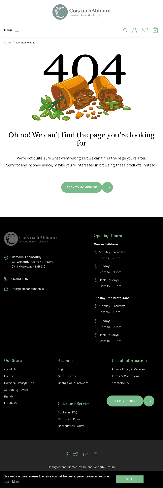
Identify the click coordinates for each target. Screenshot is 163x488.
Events (8, 376)
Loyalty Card (12, 403)
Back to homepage (81, 187)
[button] (43, 30)
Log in (62, 369)
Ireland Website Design (99, 467)
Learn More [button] (11, 481)
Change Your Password (73, 383)
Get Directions (125, 401)
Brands (9, 396)
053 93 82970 (21, 279)
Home (7, 42)
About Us (10, 369)
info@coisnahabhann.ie (28, 289)
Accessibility (120, 383)
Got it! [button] (130, 479)
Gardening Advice (16, 390)
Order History (67, 376)
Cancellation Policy (70, 426)
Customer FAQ (67, 412)
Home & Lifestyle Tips (19, 383)
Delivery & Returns (70, 419)
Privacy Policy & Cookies (128, 369)
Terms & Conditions (125, 376)
